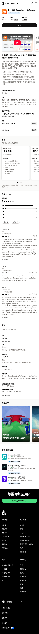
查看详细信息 (6, 395)
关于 (21, 565)
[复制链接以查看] (8, 230)
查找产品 (4, 529)
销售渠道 (4, 525)
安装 (19, 25)
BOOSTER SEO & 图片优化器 (16, 477)
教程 (3, 344)
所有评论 (15, 222)
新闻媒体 (23, 576)
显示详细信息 (5, 259)
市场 (21, 529)
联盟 (21, 584)
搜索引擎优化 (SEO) (8, 123)
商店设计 (4, 540)
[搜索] (33, 3)
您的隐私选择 (6, 628)
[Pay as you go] (17, 182)
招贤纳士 (23, 569)
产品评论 (23, 533)
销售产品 (4, 533)
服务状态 (23, 592)
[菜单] (36, 3)
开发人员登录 (6, 608)
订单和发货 (5, 536)
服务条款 (4, 613)
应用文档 (4, 347)
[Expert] (21, 182)
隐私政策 (4, 338)
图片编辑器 (5, 130)
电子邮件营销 (24, 540)
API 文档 (4, 569)
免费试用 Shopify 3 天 (19, 501)
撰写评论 (5, 222)
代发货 (22, 525)
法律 (21, 588)
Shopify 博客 (6, 576)
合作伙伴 (23, 580)
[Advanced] (20, 182)
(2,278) (16, 20)
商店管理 (4, 548)
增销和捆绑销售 (25, 536)
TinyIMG (24, 20)
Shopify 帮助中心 (7, 565)
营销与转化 (5, 544)
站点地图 (4, 623)
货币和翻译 (23, 552)
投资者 (22, 573)
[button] (19, 458)
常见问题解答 (6, 341)
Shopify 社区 (6, 573)
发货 (21, 548)
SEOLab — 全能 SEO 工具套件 (17, 465)
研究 (3, 580)
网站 (3, 360)
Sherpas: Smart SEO (14, 455)
